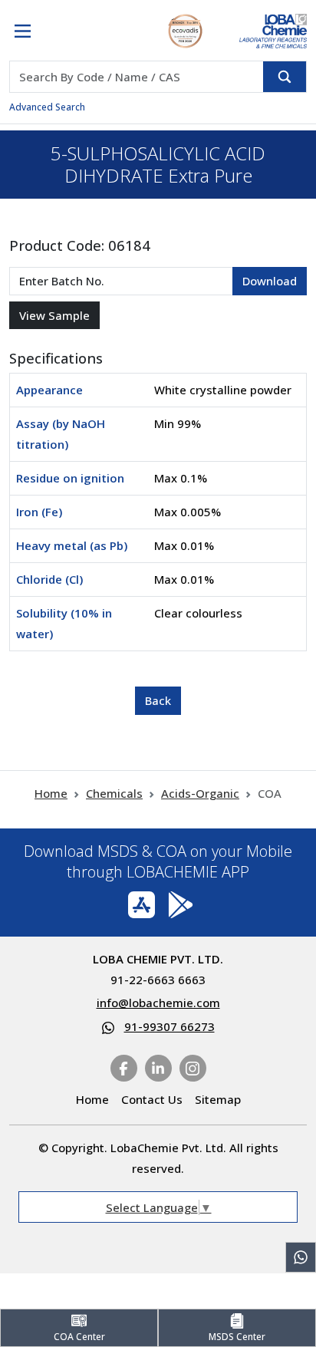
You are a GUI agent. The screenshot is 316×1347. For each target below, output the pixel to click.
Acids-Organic (200, 793)
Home (51, 793)
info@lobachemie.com (158, 1002)
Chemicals (114, 793)
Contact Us (152, 1099)
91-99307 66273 (169, 1026)
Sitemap (218, 1099)
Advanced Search (47, 107)
